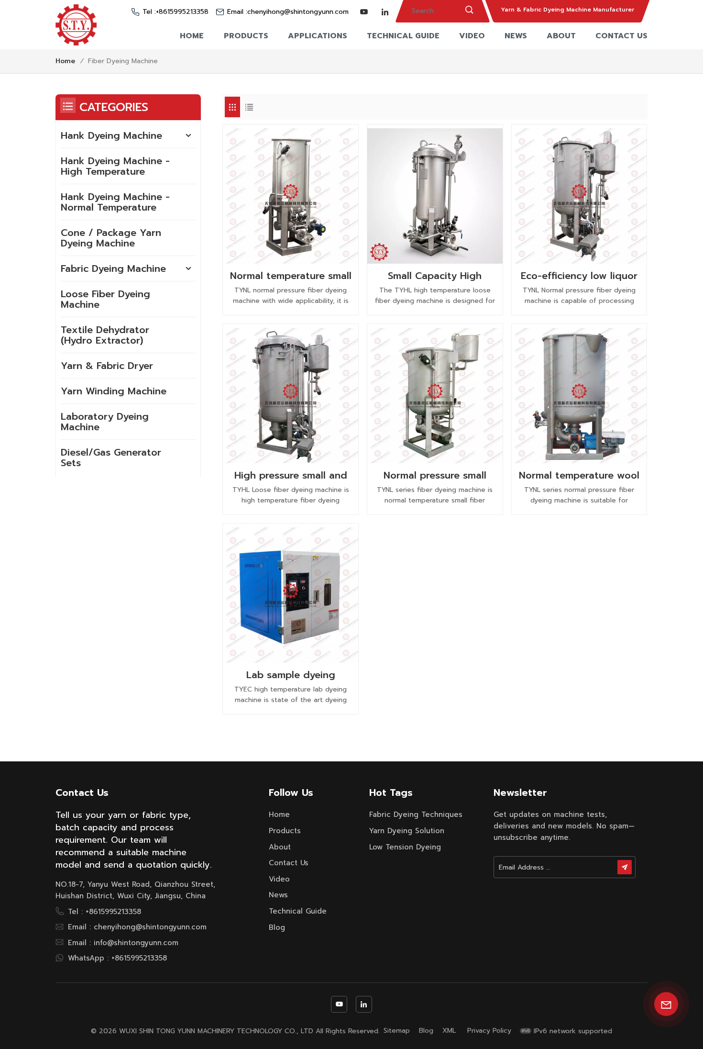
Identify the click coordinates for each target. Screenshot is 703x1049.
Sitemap (397, 1031)
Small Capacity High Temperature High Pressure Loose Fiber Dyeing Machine (434, 275)
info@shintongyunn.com (136, 942)
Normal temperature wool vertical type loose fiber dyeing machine (579, 475)
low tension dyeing (405, 847)
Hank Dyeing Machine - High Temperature (115, 166)
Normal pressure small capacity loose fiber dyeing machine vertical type (435, 475)
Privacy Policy (489, 1031)
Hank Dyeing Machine (111, 135)
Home (192, 36)
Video (472, 36)
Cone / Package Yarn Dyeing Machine (111, 237)
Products (246, 36)
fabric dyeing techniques (415, 814)
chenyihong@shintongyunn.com (298, 12)
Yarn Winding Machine (113, 391)
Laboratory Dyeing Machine (105, 421)
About (561, 36)
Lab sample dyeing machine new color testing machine (290, 675)
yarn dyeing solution (406, 831)
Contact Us (621, 36)
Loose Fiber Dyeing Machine (105, 299)
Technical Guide (403, 36)
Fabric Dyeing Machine (113, 268)
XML (449, 1031)
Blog (277, 927)
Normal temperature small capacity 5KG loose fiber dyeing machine (291, 275)
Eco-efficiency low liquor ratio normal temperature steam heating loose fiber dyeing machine (579, 275)
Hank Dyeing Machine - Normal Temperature (115, 202)
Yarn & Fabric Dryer (107, 365)
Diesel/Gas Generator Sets (111, 457)
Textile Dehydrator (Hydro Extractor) (105, 335)
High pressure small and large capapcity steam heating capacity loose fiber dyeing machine (290, 475)
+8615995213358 (182, 12)
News (516, 36)
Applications (317, 36)
